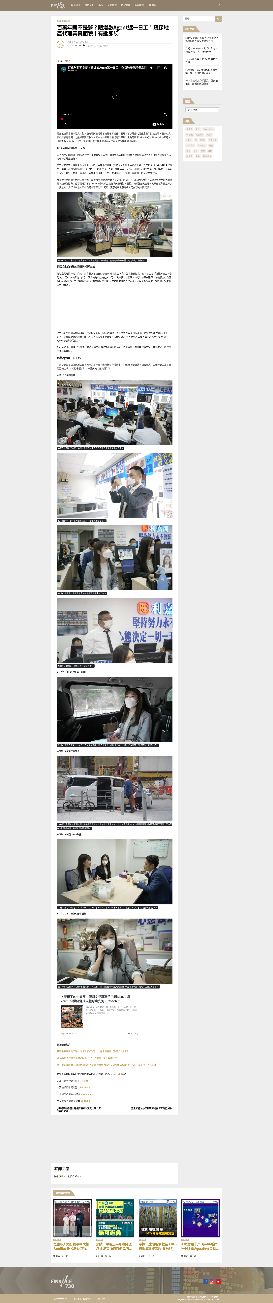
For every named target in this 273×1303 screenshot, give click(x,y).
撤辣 (198, 129)
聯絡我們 (101, 1299)
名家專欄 (125, 5)
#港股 (189, 140)
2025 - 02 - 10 (147, 1256)
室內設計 (202, 145)
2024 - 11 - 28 (190, 1256)
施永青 (189, 129)
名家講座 (139, 5)
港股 (196, 151)
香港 (198, 156)
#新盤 (99, 45)
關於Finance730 (60, 1299)
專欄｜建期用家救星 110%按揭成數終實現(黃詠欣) (158, 1246)
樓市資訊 (89, 5)
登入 (63, 1176)
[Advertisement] (136, 310)
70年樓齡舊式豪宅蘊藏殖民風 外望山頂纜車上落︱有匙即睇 (87, 1058)
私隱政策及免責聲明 (82, 1299)
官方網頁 (83, 1081)
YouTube (85, 1101)
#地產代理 (90, 45)
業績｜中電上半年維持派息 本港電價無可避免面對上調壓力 (114, 1246)
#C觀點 (189, 135)
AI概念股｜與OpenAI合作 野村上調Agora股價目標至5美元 (200, 1246)
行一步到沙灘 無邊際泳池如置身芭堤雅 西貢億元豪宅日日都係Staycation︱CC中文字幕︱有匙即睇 (106, 1065)
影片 (100, 5)
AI (196, 140)
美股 (203, 151)
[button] (220, 5)
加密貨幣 (190, 145)
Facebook (85, 1087)
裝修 (210, 151)
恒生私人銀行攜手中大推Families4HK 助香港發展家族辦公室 (71, 1246)
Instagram (85, 1094)
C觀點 (202, 140)
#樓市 (105, 45)
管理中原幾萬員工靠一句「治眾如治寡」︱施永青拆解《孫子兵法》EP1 (93, 1051)
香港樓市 (207, 156)
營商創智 (112, 5)
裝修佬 (189, 156)
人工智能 (213, 140)
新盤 (211, 145)
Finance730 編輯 (81, 42)
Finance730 (116, 1074)
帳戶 (154, 5)
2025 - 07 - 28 (62, 1256)
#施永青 (199, 135)
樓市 (188, 151)
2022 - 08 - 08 (104, 1256)
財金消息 (75, 5)
